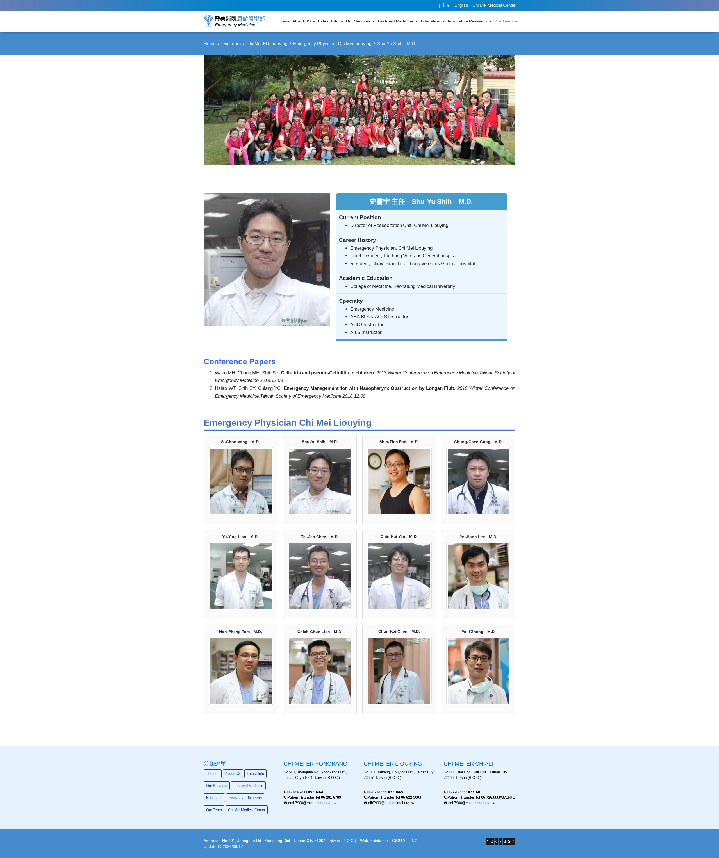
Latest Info (328, 21)
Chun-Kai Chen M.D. (399, 631)
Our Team (503, 21)
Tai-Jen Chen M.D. (320, 537)
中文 (446, 5)
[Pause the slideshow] (498, 110)
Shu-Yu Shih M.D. (320, 442)
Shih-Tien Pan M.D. (399, 442)
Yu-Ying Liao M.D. (240, 537)
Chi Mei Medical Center (493, 5)
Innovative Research (467, 21)
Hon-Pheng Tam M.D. (240, 632)
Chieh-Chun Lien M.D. (319, 632)
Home (284, 21)
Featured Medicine (395, 21)
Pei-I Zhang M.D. (478, 632)
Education (430, 21)
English (461, 5)
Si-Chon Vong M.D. (240, 442)
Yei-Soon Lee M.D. (478, 537)
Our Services (358, 21)
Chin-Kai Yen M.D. (399, 536)
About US (301, 21)
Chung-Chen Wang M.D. (478, 442)
